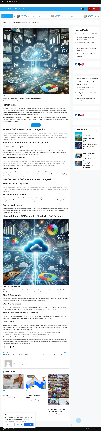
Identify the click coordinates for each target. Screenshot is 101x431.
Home (4, 9)
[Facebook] (4, 347)
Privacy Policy (96, 429)
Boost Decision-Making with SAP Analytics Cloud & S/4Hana (90, 146)
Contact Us (22, 9)
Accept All (29, 424)
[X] (79, 64)
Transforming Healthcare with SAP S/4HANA (87, 34)
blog (16, 334)
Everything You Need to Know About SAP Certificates (90, 165)
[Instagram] (82, 64)
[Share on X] (7, 347)
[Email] (13, 347)
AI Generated (29, 101)
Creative (10, 9)
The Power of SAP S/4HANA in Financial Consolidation (86, 55)
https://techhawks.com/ (35, 337)
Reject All (19, 424)
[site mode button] (82, 9)
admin (14, 101)
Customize (9, 424)
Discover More (35, 125)
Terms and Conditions (86, 429)
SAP (15, 9)
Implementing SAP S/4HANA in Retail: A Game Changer (26, 17)
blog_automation (18, 397)
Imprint (77, 429)
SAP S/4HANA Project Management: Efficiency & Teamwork (33, 395)
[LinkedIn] (10, 347)
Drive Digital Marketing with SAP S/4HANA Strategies (60, 17)
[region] (19, 420)
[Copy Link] (16, 347)
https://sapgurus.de (22, 364)
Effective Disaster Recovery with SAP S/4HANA (89, 138)
